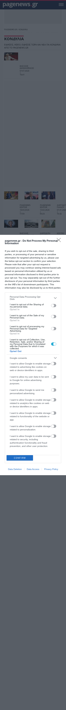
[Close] (60, 241)
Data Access (33, 469)
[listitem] (33, 298)
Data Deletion (15, 469)
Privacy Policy (51, 469)
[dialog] (33, 355)
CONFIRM (20, 458)
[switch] (53, 305)
